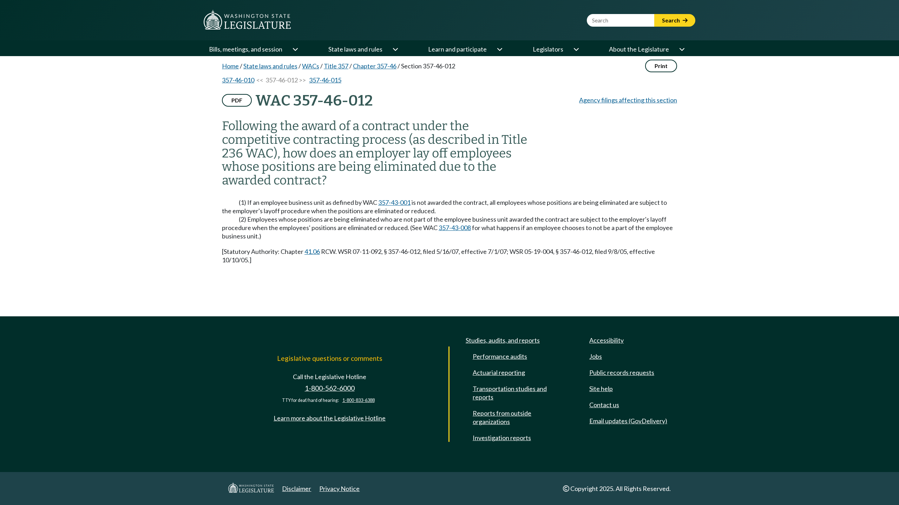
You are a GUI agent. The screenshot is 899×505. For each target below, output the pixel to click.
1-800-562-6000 (330, 388)
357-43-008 (455, 227)
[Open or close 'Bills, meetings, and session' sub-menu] (295, 49)
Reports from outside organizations (502, 417)
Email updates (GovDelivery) (628, 421)
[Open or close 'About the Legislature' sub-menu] (681, 49)
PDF (236, 100)
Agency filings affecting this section (628, 100)
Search (671, 20)
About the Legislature (639, 49)
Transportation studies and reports (510, 393)
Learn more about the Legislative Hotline (330, 418)
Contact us (604, 405)
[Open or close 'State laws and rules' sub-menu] (395, 49)
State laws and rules (355, 49)
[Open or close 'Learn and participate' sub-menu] (499, 49)
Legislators (548, 49)
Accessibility (606, 340)
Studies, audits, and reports (503, 340)
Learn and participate (457, 49)
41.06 (312, 251)
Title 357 (336, 66)
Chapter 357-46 (374, 66)
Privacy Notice (339, 488)
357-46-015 (325, 80)
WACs (310, 66)
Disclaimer (296, 488)
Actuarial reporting (499, 372)
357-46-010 (238, 80)
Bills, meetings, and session (245, 49)
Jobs (595, 356)
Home (230, 66)
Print (661, 65)
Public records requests (621, 372)
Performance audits (500, 356)
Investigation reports (502, 438)
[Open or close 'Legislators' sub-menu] (576, 49)
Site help (601, 388)
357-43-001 (394, 202)
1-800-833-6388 (358, 400)
